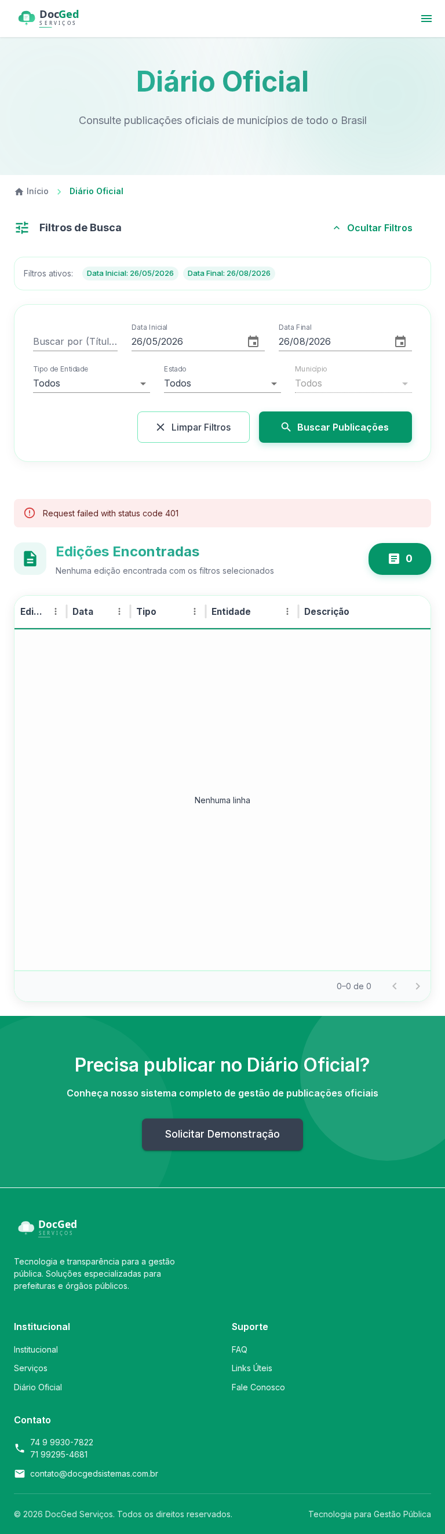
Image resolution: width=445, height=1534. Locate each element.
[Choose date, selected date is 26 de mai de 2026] (253, 342)
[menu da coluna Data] (119, 611)
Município (311, 369)
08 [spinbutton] (299, 341)
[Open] (274, 384)
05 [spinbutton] (151, 341)
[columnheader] (40, 612)
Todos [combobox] (46, 383)
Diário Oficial (38, 1387)
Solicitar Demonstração (222, 1134)
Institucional (36, 1349)
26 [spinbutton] (137, 341)
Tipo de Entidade (60, 369)
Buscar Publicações (343, 427)
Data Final (295, 327)
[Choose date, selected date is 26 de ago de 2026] (400, 342)
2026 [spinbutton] (172, 341)
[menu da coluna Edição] (56, 611)
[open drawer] (426, 18)
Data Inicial (149, 327)
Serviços (31, 1368)
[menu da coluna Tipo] (195, 611)
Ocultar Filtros (380, 228)
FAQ (239, 1349)
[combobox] (206, 383)
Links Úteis (252, 1368)
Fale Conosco (258, 1387)
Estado (175, 369)
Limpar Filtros (201, 427)
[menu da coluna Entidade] (287, 611)
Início (38, 191)
